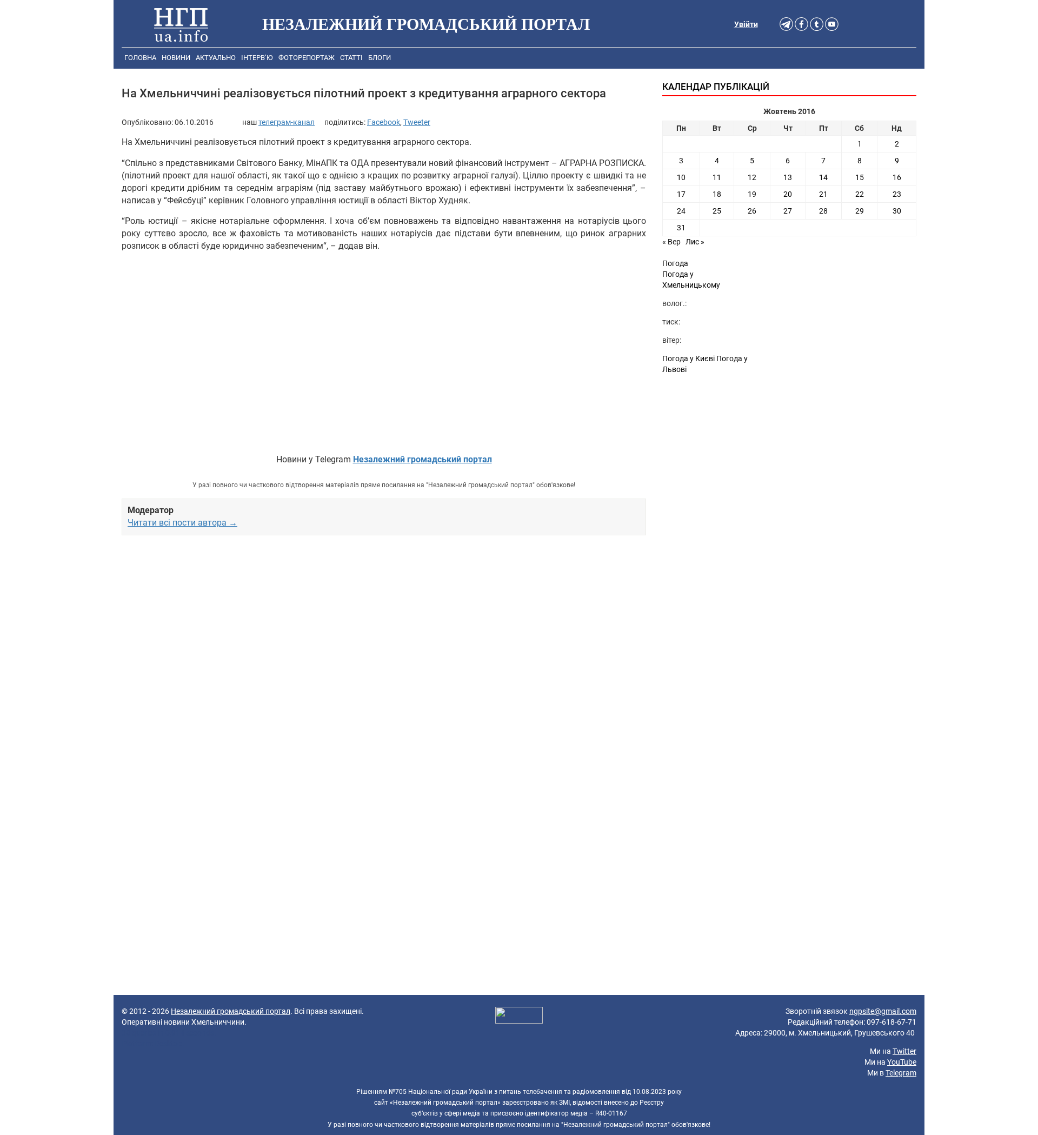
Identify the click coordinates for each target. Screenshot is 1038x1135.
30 (897, 211)
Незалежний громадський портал (230, 1011)
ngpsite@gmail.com (882, 1011)
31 (681, 227)
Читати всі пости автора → (182, 522)
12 (752, 177)
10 (681, 177)
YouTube (901, 1062)
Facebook (383, 122)
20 (787, 194)
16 (897, 177)
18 (717, 194)
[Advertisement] (384, 668)
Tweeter (416, 122)
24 (681, 211)
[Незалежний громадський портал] (181, 24)
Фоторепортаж (306, 58)
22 (859, 194)
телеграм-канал (286, 122)
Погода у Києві (688, 358)
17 (681, 194)
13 (787, 177)
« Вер (671, 241)
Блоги (379, 58)
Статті (351, 58)
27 (787, 211)
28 (823, 211)
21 (823, 194)
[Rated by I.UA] (519, 1016)
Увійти (746, 24)
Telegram (901, 1072)
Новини (176, 58)
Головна (140, 58)
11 (717, 177)
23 (897, 194)
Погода (675, 263)
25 (717, 211)
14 (823, 177)
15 (859, 177)
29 (859, 211)
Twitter (904, 1051)
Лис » (695, 241)
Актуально (216, 58)
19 (752, 194)
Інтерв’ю (257, 58)
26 (752, 211)
